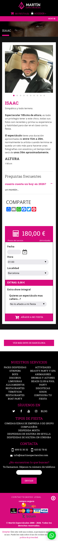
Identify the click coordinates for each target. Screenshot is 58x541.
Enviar (29, 480)
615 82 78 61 (40, 449)
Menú (52, 19)
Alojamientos (15, 384)
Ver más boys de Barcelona (29, 342)
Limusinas (15, 381)
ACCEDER (39, 13)
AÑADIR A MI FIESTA (31, 317)
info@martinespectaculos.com (31, 455)
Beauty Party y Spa (43, 370)
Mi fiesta (21, 13)
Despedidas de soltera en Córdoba (29, 437)
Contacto (18, 497)
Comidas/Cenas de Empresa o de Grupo (29, 423)
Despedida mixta (29, 430)
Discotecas (43, 388)
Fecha (10, 246)
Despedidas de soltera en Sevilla (29, 433)
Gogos (43, 391)
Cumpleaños (29, 426)
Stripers (15, 370)
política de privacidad (29, 537)
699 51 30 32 (21, 449)
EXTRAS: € (16, 282)
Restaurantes (15, 395)
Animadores (43, 374)
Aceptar (6, 531)
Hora (10, 256)
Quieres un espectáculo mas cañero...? (26, 297)
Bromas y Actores (43, 377)
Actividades (43, 367)
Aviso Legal (33, 497)
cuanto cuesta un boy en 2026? (25, 184)
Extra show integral (19, 289)
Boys (15, 374)
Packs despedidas (15, 367)
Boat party (15, 398)
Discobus (15, 377)
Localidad (13, 268)
